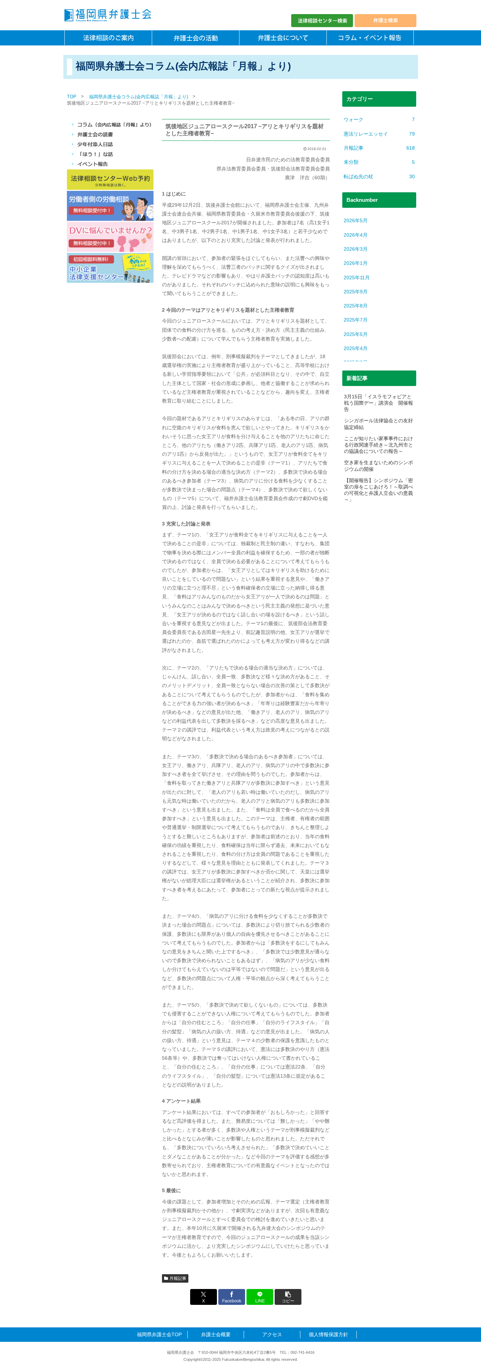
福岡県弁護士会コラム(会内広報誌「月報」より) (138, 96)
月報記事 (177, 1278)
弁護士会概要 (216, 1334)
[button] (288, 1297)
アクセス (272, 1334)
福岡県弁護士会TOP (159, 1334)
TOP (71, 96)
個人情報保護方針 (328, 1334)
